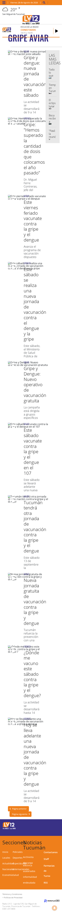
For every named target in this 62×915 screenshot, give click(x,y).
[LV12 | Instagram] (49, 831)
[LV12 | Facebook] (49, 825)
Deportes (17, 857)
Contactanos (51, 852)
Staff (46, 858)
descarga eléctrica (28, 864)
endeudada (29, 882)
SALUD (26, 51)
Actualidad (8, 863)
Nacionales (8, 869)
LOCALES (27, 118)
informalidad (30, 876)
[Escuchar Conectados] (56, 31)
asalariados (29, 871)
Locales (6, 857)
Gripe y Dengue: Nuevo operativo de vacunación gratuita (35, 384)
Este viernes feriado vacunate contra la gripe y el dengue (33, 221)
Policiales (18, 851)
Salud (16, 874)
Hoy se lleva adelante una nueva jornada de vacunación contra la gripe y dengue (35, 754)
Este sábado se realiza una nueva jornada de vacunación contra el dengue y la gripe (35, 304)
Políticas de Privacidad (13, 897)
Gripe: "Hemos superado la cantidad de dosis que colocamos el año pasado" (34, 148)
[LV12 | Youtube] (55, 831)
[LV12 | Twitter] (55, 825)
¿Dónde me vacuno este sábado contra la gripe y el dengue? (32, 674)
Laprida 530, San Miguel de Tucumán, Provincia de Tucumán (19, 905)
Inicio (5, 851)
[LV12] (9, 828)
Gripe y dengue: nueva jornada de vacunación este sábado (35, 76)
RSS (46, 882)
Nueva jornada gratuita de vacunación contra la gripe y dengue (35, 601)
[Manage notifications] (54, 908)
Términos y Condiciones (12, 894)
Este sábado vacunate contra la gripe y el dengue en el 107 (33, 451)
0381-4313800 (8, 908)
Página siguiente (19, 814)
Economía (7, 874)
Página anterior (19, 808)
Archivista (28, 857)
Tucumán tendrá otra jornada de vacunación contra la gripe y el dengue (35, 526)
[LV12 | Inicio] (59, 842)
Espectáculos (20, 863)
